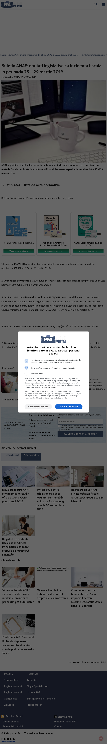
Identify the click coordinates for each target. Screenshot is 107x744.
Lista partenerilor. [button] (50, 387)
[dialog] (53, 372)
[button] (53, 374)
